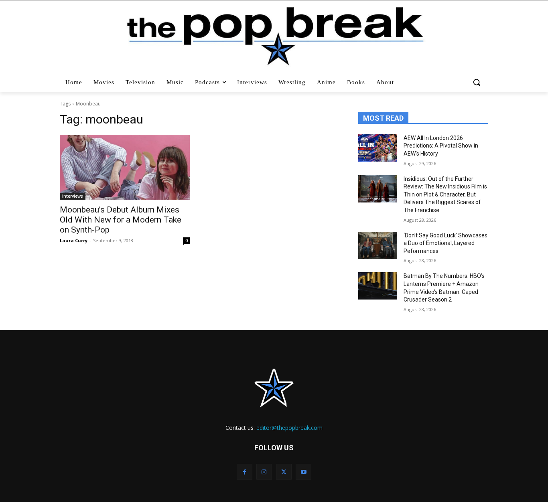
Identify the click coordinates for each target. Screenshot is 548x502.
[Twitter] (284, 472)
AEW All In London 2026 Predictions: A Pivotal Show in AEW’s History (441, 146)
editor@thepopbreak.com (289, 427)
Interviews (72, 196)
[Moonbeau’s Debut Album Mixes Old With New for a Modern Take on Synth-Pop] (125, 167)
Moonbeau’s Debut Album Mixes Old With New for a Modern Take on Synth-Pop (120, 220)
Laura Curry (73, 240)
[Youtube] (303, 472)
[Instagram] (264, 472)
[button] (477, 82)
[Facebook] (244, 472)
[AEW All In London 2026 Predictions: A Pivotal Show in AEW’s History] (377, 148)
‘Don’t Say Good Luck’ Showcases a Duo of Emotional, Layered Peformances (445, 243)
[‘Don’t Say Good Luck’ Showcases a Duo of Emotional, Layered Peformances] (377, 245)
